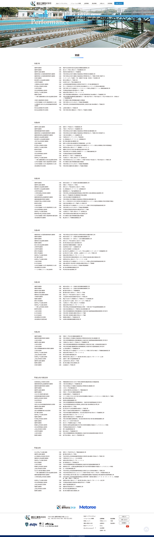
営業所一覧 (102, 530)
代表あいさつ (103, 521)
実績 (112, 521)
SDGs (101, 525)
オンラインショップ (89, 528)
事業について (87, 521)
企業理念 (102, 523)
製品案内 (113, 523)
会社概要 (102, 528)
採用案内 (124, 523)
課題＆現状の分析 (88, 523)
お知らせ (102, 3)
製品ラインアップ (88, 525)
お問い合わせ (119, 3)
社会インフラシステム (61, 3)
